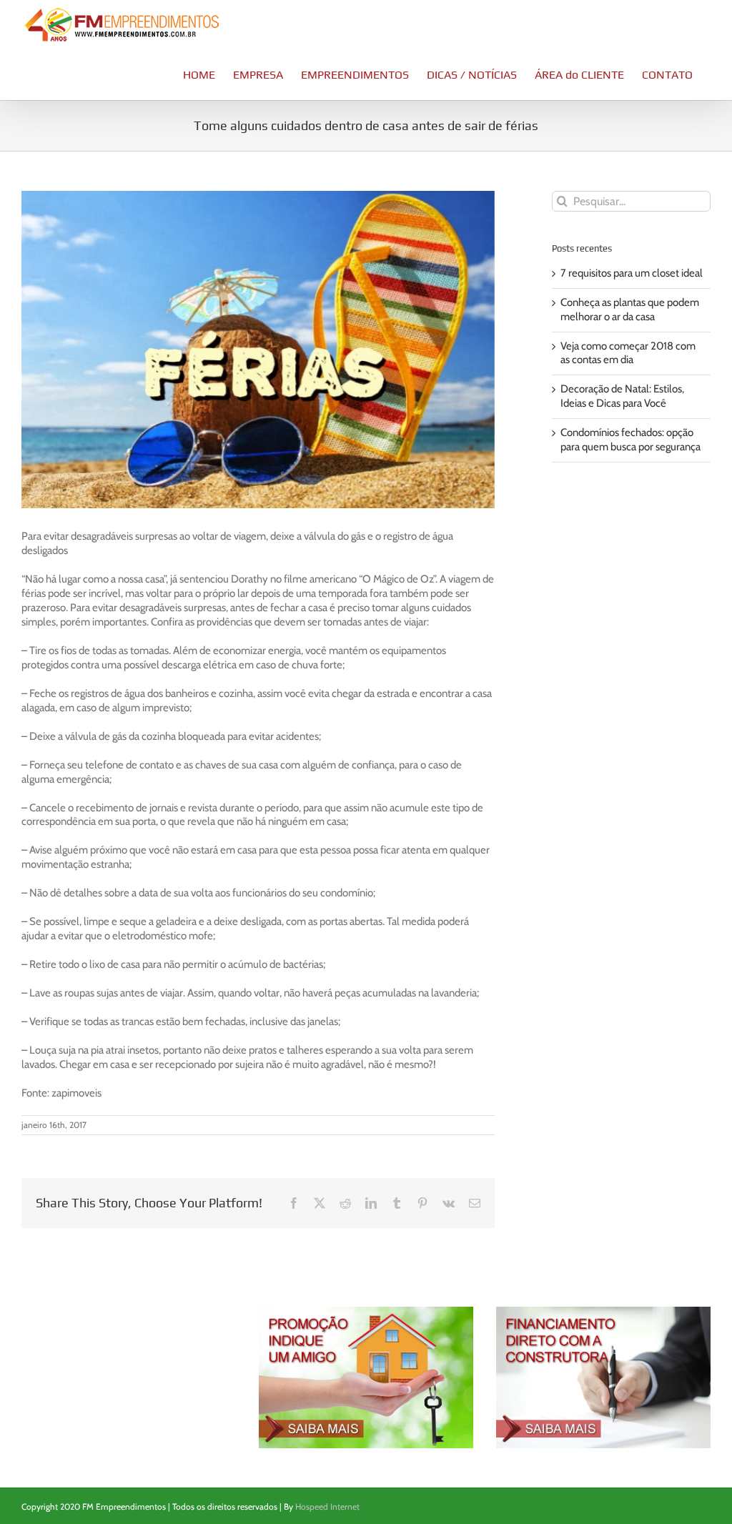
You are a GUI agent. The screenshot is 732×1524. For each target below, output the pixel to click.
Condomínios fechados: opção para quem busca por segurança (630, 439)
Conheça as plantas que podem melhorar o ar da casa (629, 309)
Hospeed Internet (327, 1506)
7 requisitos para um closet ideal (631, 273)
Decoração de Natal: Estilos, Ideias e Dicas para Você (622, 396)
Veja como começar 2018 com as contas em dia (628, 353)
